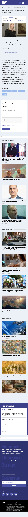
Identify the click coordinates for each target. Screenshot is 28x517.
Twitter (7, 494)
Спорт (7, 453)
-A (10, 20)
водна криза (21, 91)
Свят (11, 449)
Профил (16, 460)
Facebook (3, 494)
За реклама (4, 469)
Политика (3, 451)
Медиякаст (9, 451)
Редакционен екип (11, 467)
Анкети (8, 460)
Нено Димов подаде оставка (10, 52)
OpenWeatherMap (16, 510)
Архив (12, 460)
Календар (3, 460)
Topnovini (3, 503)
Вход (23, 3)
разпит (14, 91)
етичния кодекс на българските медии (13, 504)
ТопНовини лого (4, 2)
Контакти (18, 467)
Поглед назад (18, 453)
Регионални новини (17, 449)
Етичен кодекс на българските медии (8, 474)
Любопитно (12, 453)
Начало (3, 449)
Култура (3, 453)
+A (7, 20)
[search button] (20, 3)
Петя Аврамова (6, 91)
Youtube (15, 494)
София (21, 451)
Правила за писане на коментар (8, 125)
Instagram (11, 494)
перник (4, 94)
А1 (23, 449)
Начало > (3, 7)
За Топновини (4, 467)
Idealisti (7, 449)
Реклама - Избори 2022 (15, 469)
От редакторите (15, 451)
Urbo (8, 469)
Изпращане (5, 129)
